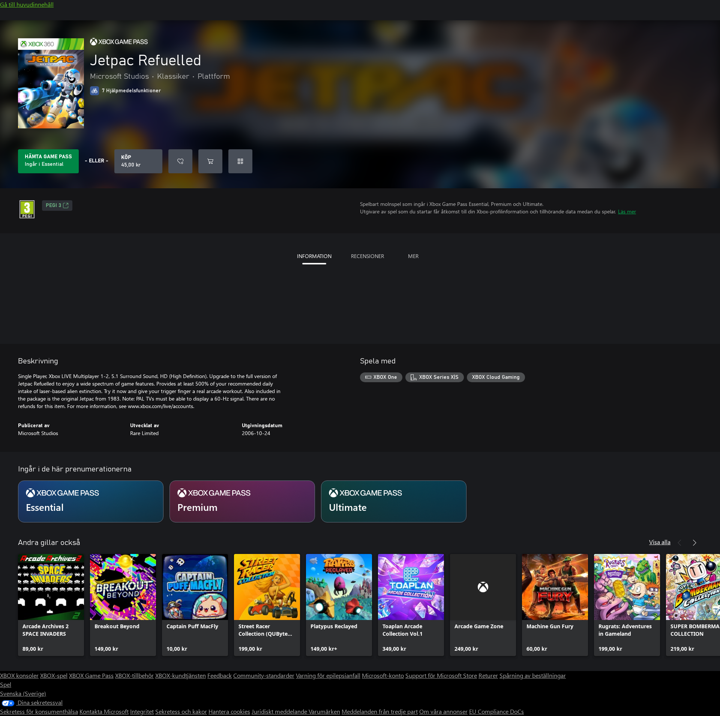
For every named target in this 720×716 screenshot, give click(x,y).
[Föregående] (679, 542)
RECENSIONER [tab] (367, 256)
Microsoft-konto (383, 675)
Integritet (142, 711)
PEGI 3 (53, 205)
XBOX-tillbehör (134, 675)
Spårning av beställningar (533, 675)
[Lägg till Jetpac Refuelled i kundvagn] (210, 161)
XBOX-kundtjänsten (180, 675)
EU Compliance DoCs (496, 711)
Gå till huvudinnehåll (27, 4)
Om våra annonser (443, 711)
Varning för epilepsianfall (328, 675)
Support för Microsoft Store (441, 675)
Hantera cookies (229, 711)
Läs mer (627, 211)
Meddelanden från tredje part (380, 711)
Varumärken (324, 711)
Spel (5, 684)
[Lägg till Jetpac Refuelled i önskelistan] (180, 161)
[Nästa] (694, 542)
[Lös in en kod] (240, 161)
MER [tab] (413, 256)
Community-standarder (263, 675)
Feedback (219, 675)
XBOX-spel (54, 675)
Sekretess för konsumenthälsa (39, 711)
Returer (488, 675)
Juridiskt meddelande (280, 711)
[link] (51, 605)
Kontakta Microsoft (104, 711)
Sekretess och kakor (181, 711)
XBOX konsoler (19, 675)
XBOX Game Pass (91, 675)
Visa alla (659, 542)
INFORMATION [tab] (314, 256)
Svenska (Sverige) (23, 693)
